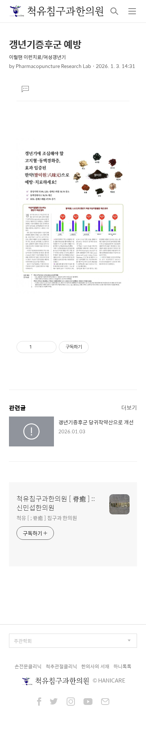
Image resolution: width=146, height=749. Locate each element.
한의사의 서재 (95, 666)
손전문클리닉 (28, 666)
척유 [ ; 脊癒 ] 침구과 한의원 (46, 517)
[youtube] (87, 702)
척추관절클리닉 (61, 666)
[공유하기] (38, 347)
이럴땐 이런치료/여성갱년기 (37, 57)
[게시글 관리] (48, 347)
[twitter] (54, 702)
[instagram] (71, 702)
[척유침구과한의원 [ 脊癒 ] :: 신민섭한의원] (56, 11)
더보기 (129, 407)
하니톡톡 (122, 666)
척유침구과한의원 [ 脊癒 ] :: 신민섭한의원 (55, 503)
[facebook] (39, 702)
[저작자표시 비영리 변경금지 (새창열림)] (99, 347)
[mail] (105, 702)
